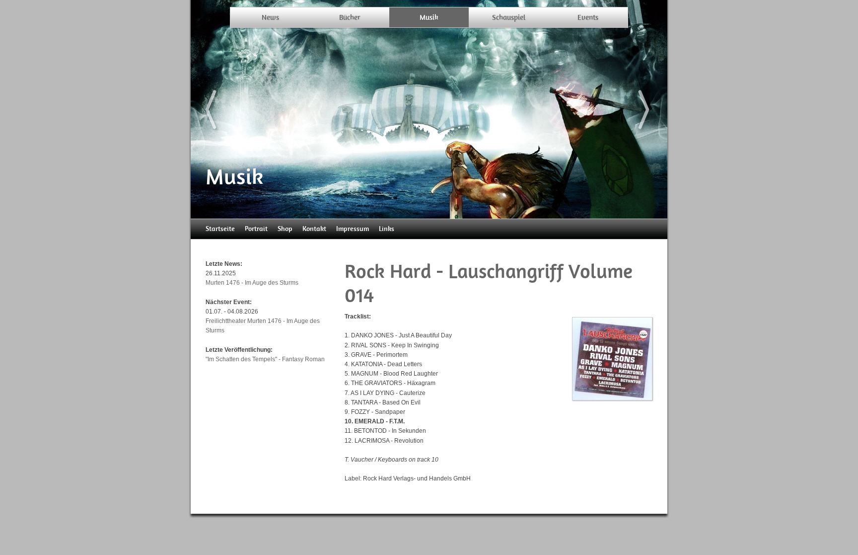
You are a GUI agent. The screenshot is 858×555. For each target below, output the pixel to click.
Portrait (256, 229)
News (270, 17)
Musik (429, 17)
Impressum (352, 229)
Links (386, 229)
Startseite (220, 229)
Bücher (349, 17)
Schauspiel (508, 17)
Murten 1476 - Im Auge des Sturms (252, 282)
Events (587, 17)
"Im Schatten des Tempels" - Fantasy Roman (265, 359)
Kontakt (314, 229)
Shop (285, 229)
